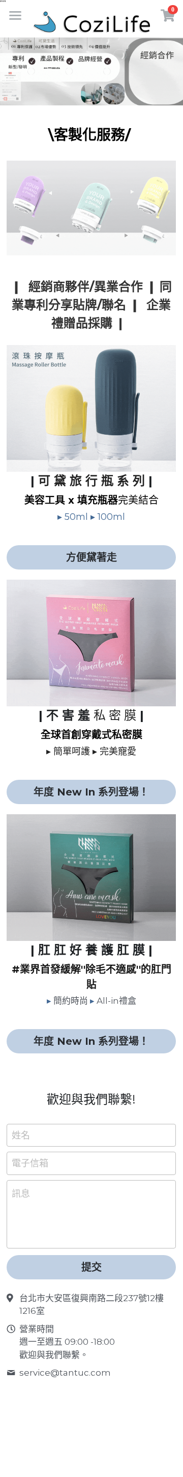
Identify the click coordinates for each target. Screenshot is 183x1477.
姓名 (21, 1135)
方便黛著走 (91, 557)
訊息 (21, 1193)
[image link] (91, 21)
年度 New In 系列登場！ (91, 792)
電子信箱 (30, 1163)
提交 (91, 1267)
